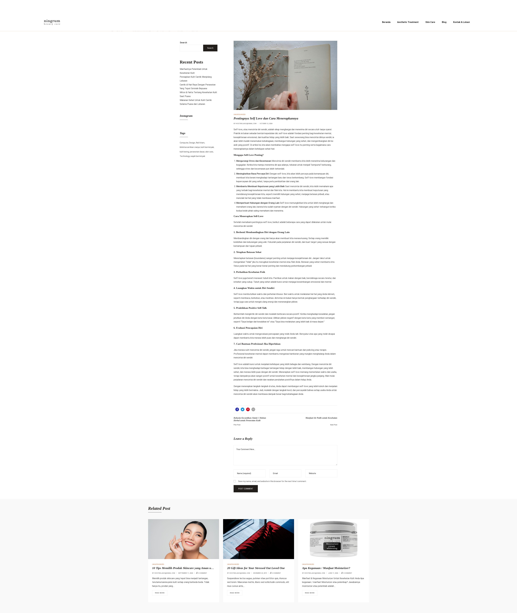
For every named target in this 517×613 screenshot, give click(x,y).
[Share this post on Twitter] (242, 409)
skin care (209, 152)
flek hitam (200, 143)
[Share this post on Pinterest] (248, 409)
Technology (185, 156)
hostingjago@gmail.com (246, 123)
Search (183, 42)
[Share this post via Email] (253, 409)
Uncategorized (240, 114)
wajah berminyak (198, 156)
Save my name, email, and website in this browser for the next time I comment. (272, 481)
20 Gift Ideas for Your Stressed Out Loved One (256, 568)
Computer (184, 143)
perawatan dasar (197, 152)
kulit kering (184, 152)
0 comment (202, 573)
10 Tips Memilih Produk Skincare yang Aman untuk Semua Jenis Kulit (196, 568)
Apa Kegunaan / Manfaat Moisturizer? (326, 568)
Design (192, 143)
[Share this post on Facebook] (237, 409)
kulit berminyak (207, 147)
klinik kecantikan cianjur (190, 147)
